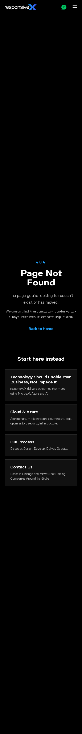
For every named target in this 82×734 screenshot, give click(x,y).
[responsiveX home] (21, 7)
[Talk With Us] (63, 7)
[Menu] (74, 7)
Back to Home (41, 328)
